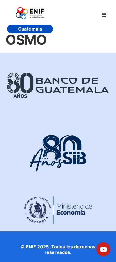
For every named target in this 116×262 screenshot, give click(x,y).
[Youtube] (103, 249)
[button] (104, 15)
